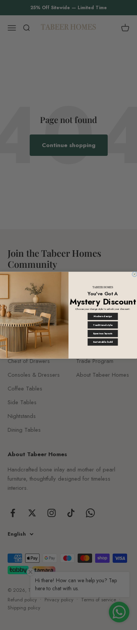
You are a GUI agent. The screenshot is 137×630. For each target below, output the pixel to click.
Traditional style (102, 324)
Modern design (103, 316)
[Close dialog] (134, 274)
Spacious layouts (102, 333)
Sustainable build (103, 341)
